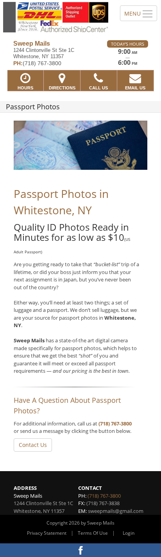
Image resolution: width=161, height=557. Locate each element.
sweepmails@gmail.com (115, 510)
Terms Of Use (93, 533)
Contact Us (33, 444)
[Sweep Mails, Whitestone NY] (55, 17)
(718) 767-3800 (115, 423)
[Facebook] (80, 550)
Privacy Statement (46, 533)
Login (128, 533)
